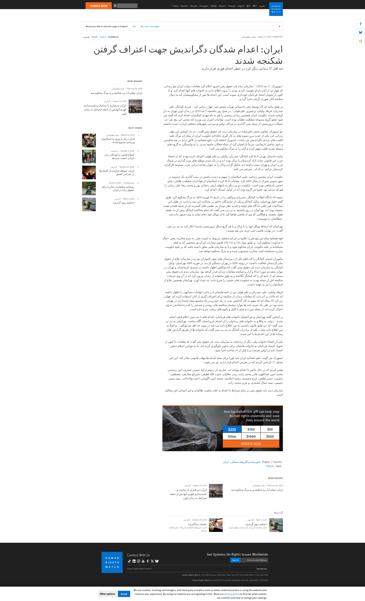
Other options (107, 594)
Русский (193, 6)
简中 (255, 6)
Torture (270, 466)
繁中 (249, 6)
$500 (270, 436)
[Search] (115, 5)
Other (232, 436)
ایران (226, 462)
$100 (251, 429)
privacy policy (231, 594)
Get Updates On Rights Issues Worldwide (237, 554)
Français (232, 6)
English (241, 6)
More (174, 6)
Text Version (261, 568)
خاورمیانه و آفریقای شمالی (245, 462)
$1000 (251, 436)
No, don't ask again (150, 26)
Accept (124, 593)
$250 (232, 429)
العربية (262, 6)
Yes (134, 26)
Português (203, 6)
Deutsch (222, 6)
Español (184, 6)
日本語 (214, 6)
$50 (270, 429)
